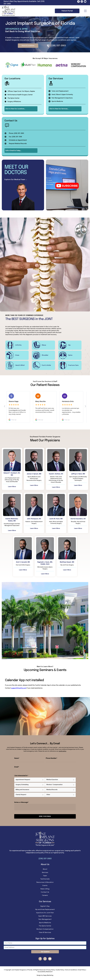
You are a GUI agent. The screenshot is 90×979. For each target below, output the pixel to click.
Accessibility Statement (45, 971)
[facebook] (78, 1)
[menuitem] (45, 869)
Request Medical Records (18, 143)
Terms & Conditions (71, 969)
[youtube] (85, 1)
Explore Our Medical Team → (15, 179)
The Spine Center (14, 98)
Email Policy (81, 969)
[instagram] (82, 1)
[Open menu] (85, 11)
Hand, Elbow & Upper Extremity (62, 94)
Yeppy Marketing (48, 975)
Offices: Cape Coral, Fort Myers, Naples (21, 91)
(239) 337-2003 (45, 859)
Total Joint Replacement (60, 91)
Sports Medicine (57, 101)
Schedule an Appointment (18, 140)
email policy (62, 751)
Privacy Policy (50, 969)
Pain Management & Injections (62, 98)
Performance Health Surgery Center (20, 94)
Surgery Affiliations (14, 101)
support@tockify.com (18, 688)
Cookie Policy (60, 969)
